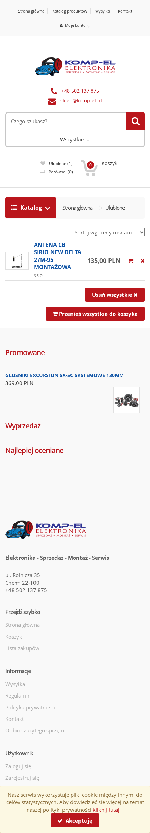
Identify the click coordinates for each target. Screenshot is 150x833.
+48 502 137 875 (80, 90)
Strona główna (31, 11)
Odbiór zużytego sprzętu (34, 730)
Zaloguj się (18, 766)
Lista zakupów (22, 648)
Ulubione (61, 163)
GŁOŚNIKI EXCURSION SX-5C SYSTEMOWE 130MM (64, 375)
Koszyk (13, 636)
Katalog (31, 207)
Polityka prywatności (30, 707)
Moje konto (74, 25)
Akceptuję (77, 820)
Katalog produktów (69, 11)
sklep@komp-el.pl (81, 100)
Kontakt (125, 11)
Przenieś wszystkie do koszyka (98, 313)
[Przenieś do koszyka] (130, 260)
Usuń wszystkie (113, 294)
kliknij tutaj (106, 809)
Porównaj (60, 172)
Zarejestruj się (22, 777)
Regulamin (18, 695)
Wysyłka (102, 11)
